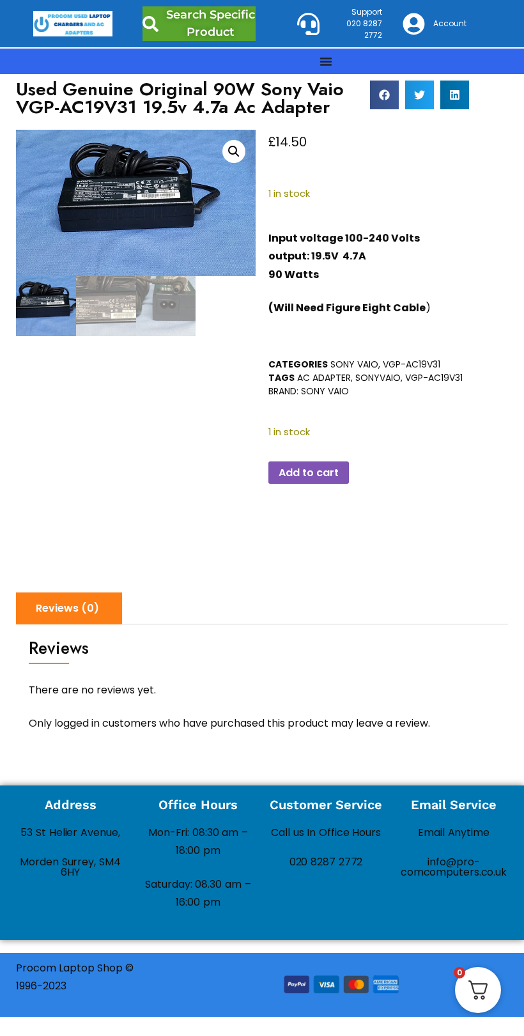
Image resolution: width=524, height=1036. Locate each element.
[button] (384, 95)
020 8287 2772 (326, 861)
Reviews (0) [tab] (67, 608)
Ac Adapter (324, 377)
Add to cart (309, 472)
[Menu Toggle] (326, 61)
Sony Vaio (354, 364)
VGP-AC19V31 (411, 364)
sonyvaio (378, 377)
